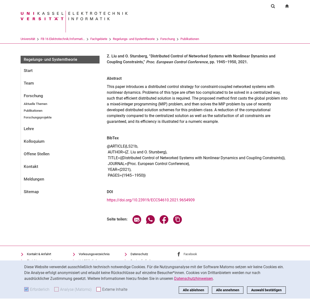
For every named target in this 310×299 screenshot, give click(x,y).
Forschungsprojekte (38, 117)
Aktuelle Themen (35, 104)
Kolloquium (34, 141)
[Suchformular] (273, 6)
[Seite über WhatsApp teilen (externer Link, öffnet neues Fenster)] (150, 222)
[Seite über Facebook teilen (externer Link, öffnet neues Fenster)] (164, 222)
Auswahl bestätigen (266, 290)
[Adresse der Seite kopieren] (177, 222)
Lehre (29, 128)
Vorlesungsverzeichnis (94, 254)
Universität (28, 39)
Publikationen (189, 39)
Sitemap (31, 191)
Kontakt (31, 166)
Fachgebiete (98, 39)
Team (29, 83)
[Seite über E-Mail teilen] (136, 222)
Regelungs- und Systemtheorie (134, 39)
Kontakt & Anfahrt (39, 254)
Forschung (167, 39)
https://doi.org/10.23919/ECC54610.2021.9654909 (151, 200)
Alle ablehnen (193, 290)
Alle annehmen (227, 290)
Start (28, 70)
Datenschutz (139, 254)
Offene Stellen (36, 153)
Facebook (190, 254)
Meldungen (34, 179)
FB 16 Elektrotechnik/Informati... (63, 39)
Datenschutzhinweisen (193, 278)
